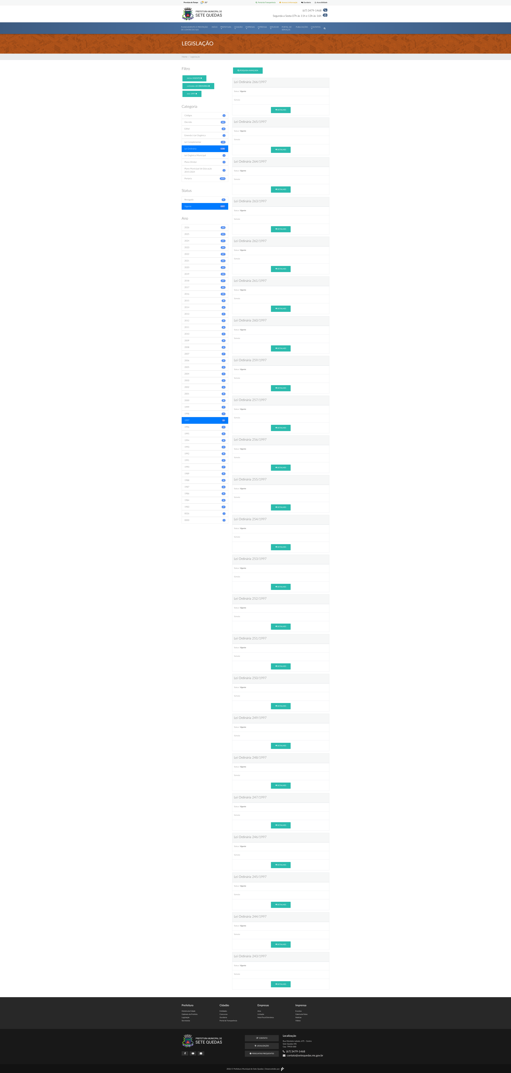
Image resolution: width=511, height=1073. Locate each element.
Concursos (224, 1014)
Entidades (223, 1011)
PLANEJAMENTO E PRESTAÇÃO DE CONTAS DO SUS (194, 28)
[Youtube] (193, 1053)
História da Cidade (188, 1011)
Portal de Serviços (287, 28)
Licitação (260, 1014)
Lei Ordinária (197, 86)
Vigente (193, 78)
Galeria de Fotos (301, 1014)
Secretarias (186, 1021)
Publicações (302, 27)
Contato (262, 1038)
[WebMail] (201, 1053)
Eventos (298, 1011)
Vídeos (298, 1021)
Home (184, 57)
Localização (262, 1046)
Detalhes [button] (281, 110)
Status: (236, 91)
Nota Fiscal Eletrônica (265, 1017)
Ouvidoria (307, 2)
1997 (191, 94)
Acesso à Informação (289, 2)
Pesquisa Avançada (248, 70)
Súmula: (237, 100)
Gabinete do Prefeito (189, 1014)
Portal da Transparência (266, 2)
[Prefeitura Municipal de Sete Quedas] (202, 14)
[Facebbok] (185, 1053)
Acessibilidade (321, 2)
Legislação (185, 1017)
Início (214, 27)
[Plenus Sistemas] (283, 1069)
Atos (259, 1011)
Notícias (298, 1017)
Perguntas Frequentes (262, 1054)
